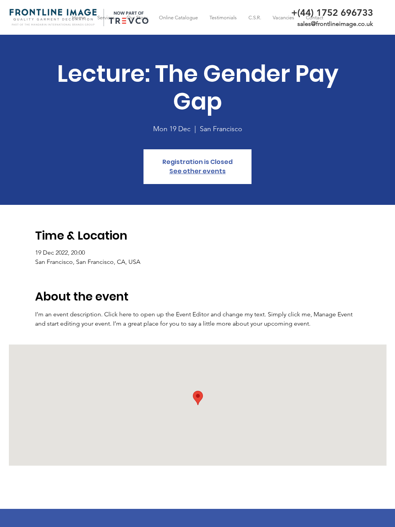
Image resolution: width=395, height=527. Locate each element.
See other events (197, 171)
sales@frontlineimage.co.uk (335, 23)
